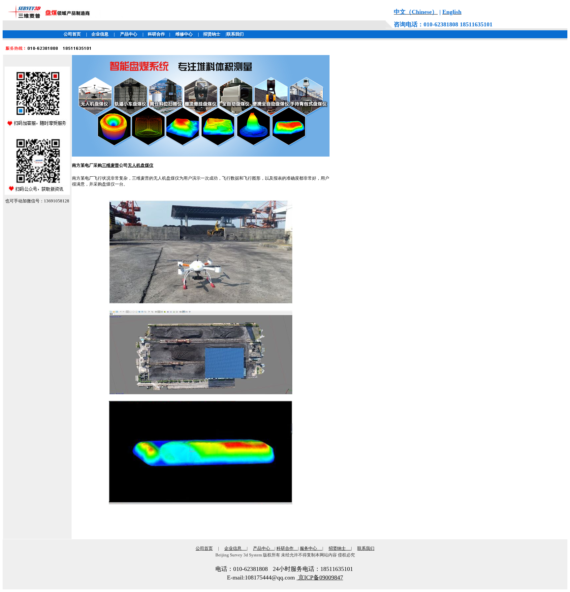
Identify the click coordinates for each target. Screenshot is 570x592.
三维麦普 (110, 165)
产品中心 (261, 548)
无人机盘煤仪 (140, 165)
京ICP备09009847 (320, 577)
